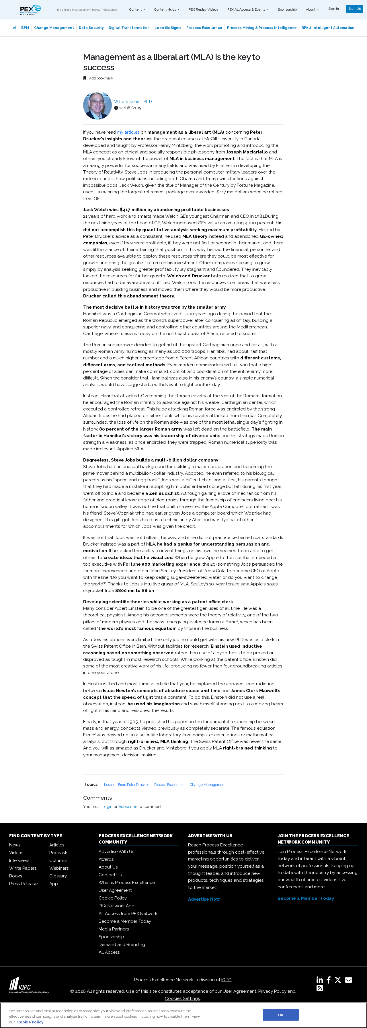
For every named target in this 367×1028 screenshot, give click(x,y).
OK (280, 1015)
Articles (56, 845)
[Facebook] (329, 981)
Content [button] (135, 9)
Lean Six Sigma (168, 28)
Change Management (54, 28)
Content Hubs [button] (165, 9)
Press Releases (24, 883)
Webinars (59, 868)
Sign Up (355, 9)
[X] (339, 981)
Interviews (19, 860)
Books (15, 876)
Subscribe (128, 806)
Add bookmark (100, 78)
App (53, 883)
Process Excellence (204, 28)
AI (14, 28)
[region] (183, 1015)
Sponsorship (287, 9)
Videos (16, 852)
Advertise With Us (116, 851)
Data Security (91, 28)
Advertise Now (204, 899)
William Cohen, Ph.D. (133, 101)
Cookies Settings (182, 998)
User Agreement (115, 890)
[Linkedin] (321, 981)
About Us (108, 867)
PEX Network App (116, 905)
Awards (106, 859)
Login (107, 806)
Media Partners (114, 929)
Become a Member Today (125, 921)
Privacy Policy (272, 991)
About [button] (311, 9)
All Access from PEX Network (128, 913)
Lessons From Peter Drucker (127, 784)
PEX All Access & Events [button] (246, 9)
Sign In (333, 9)
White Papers (22, 868)
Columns (58, 860)
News (14, 845)
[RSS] (320, 989)
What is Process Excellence (127, 882)
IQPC (226, 979)
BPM (25, 28)
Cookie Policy (113, 898)
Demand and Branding (122, 944)
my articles (128, 132)
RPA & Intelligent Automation (328, 28)
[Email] (349, 981)
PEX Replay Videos (203, 9)
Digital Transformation (129, 28)
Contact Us (110, 874)
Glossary (58, 876)
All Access (109, 952)
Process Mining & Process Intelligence (262, 28)
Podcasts (58, 852)
